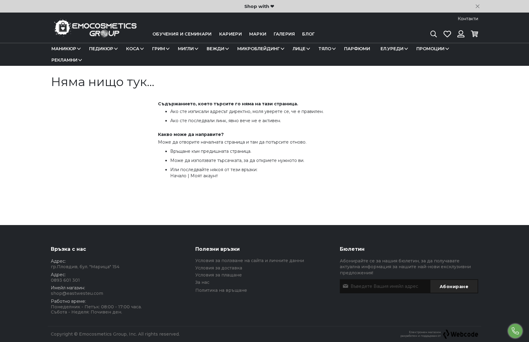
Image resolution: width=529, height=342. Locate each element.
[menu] (264, 54)
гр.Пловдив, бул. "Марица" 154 (85, 266)
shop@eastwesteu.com (77, 293)
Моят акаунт (204, 176)
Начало (178, 176)
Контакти (468, 18)
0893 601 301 (65, 280)
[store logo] (94, 34)
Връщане (180, 151)
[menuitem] (65, 48)
